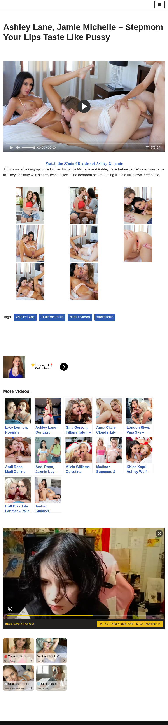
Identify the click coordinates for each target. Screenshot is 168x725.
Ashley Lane (25, 317)
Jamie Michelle (52, 317)
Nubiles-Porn (80, 317)
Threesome (104, 317)
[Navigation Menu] (159, 4)
